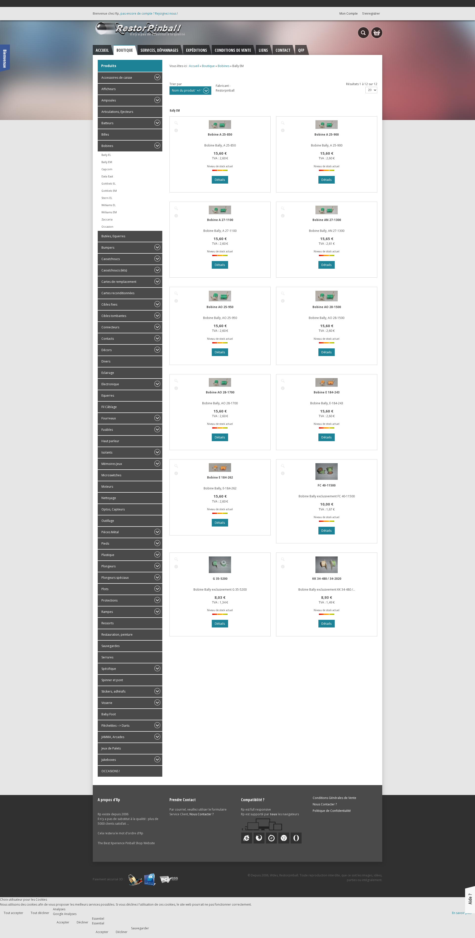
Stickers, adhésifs (113, 691)
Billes (105, 134)
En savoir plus (461, 913)
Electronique (110, 384)
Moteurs (107, 486)
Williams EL (108, 205)
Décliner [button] (82, 922)
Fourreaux (108, 418)
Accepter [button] (63, 922)
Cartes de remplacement (118, 282)
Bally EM (106, 162)
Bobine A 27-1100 (220, 220)
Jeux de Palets (111, 748)
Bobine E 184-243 (326, 392)
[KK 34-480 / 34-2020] (282, 559)
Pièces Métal (110, 532)
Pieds (105, 543)
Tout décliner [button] (40, 913)
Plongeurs (108, 566)
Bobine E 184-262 (220, 477)
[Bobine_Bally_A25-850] (176, 123)
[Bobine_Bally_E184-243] (282, 381)
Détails (176, 130)
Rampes (107, 612)
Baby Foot (108, 714)
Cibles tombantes (113, 316)
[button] (461, 924)
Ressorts (107, 623)
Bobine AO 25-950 (220, 307)
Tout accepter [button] (13, 913)
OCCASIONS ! (110, 771)
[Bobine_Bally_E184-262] (176, 466)
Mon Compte (348, 13)
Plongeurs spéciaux (115, 578)
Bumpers (107, 247)
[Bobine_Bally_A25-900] (282, 123)
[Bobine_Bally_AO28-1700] (176, 381)
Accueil (194, 66)
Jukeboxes (108, 760)
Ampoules (108, 100)
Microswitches (111, 475)
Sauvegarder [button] (140, 928)
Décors (106, 350)
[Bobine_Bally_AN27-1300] (282, 208)
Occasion (107, 226)
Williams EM (109, 212)
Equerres (107, 395)
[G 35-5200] (176, 559)
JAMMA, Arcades (112, 737)
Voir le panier (376, 32)
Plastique (107, 555)
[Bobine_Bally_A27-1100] (176, 208)
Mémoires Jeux (111, 464)
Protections (109, 600)
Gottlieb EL (108, 183)
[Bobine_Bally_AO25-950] (176, 293)
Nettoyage (108, 498)
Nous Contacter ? (202, 814)
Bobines (107, 146)
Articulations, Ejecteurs (117, 112)
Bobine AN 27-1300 (326, 220)
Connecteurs (110, 327)
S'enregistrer (371, 13)
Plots (104, 589)
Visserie (106, 703)
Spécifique (108, 669)
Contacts (107, 339)
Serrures (107, 657)
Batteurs (107, 123)
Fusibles (107, 430)
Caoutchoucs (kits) (114, 270)
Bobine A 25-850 (220, 134)
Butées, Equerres (113, 236)
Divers (105, 361)
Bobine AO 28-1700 (220, 392)
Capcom (106, 169)
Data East (107, 176)
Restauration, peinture (117, 634)
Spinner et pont (112, 680)
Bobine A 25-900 (326, 134)
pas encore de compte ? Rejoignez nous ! (149, 13)
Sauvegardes (110, 646)
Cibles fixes (109, 304)
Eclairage (107, 373)
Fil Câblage (109, 407)
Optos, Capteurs (113, 509)
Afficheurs (108, 89)
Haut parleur (110, 441)
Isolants (106, 452)
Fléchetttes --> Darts (115, 725)
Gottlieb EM (109, 190)
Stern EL (106, 198)
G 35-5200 (220, 579)
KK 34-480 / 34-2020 (326, 579)
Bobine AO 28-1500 (326, 307)
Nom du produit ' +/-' (186, 90)
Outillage (107, 521)
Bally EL (106, 155)
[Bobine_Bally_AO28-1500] (282, 293)
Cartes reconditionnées (117, 293)
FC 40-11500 (326, 485)
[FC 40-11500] (282, 466)
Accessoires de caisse (116, 77)
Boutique (208, 66)
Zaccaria (107, 219)
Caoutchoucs (110, 259)
